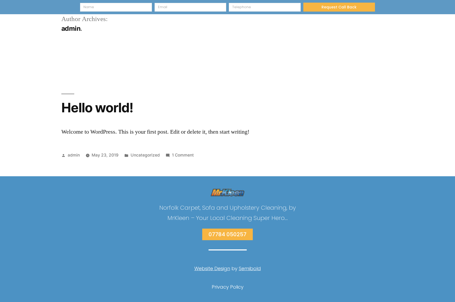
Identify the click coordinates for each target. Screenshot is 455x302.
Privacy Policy (228, 287)
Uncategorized (145, 155)
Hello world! (97, 107)
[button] (227, 234)
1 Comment (183, 155)
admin (74, 155)
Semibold (250, 268)
